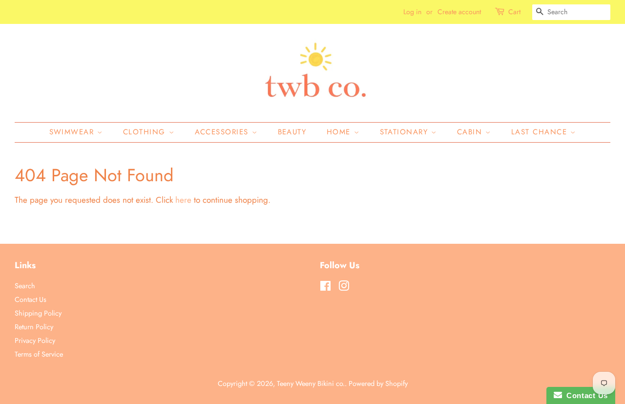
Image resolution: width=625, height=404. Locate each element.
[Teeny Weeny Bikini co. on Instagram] (343, 288)
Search (25, 286)
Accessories (223, 132)
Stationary (406, 132)
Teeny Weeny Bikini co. (311, 383)
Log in (412, 12)
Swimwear (73, 132)
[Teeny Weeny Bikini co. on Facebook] (325, 288)
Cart (514, 12)
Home (340, 132)
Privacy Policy (35, 340)
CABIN (471, 132)
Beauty (292, 132)
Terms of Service (39, 354)
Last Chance (540, 132)
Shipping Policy (38, 313)
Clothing (146, 132)
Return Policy (34, 327)
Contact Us (30, 299)
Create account (459, 12)
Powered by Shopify (378, 383)
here (183, 200)
